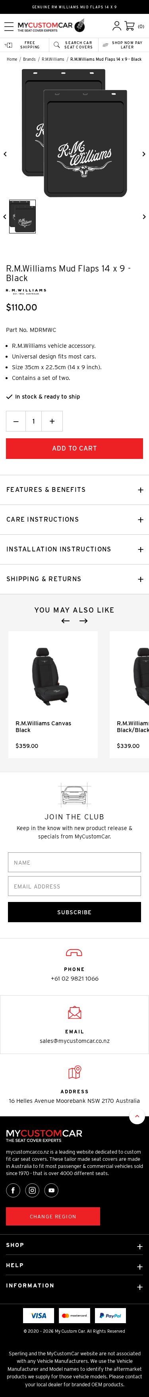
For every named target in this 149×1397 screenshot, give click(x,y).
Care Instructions (42, 519)
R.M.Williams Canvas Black (43, 727)
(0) (141, 26)
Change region (53, 1217)
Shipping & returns (43, 579)
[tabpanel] (53, 694)
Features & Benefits (46, 489)
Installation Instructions (59, 549)
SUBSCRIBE (74, 912)
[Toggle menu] (9, 26)
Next (83, 621)
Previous (65, 621)
